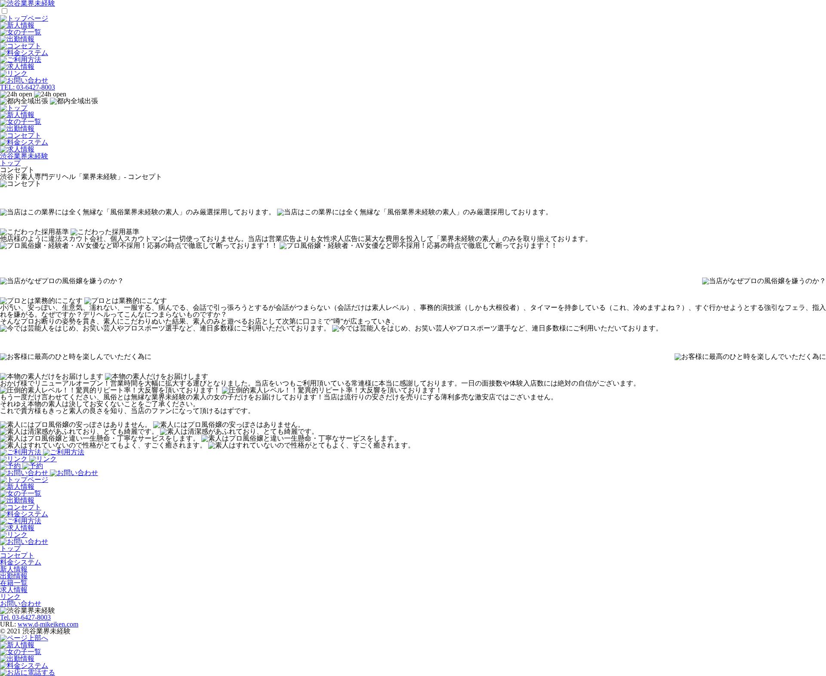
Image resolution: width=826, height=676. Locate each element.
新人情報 (14, 569)
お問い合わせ (20, 603)
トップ (10, 548)
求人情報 (14, 589)
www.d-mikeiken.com (48, 624)
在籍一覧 (14, 582)
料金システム (20, 562)
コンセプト (17, 555)
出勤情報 (14, 576)
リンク (10, 596)
